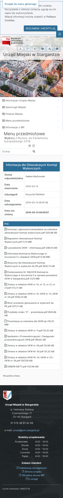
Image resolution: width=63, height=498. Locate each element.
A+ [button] (28, 48)
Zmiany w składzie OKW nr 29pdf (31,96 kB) (30, 345)
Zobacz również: (32, 463)
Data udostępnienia (12, 202)
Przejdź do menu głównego (21, 3)
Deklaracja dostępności (33, 467)
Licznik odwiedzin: (11, 488)
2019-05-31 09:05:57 (37, 212)
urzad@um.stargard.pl (26, 430)
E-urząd (33, 478)
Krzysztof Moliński (35, 194)
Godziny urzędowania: (31, 437)
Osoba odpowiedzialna (13, 176)
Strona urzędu (32, 471)
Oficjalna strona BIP (32, 475)
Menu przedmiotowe (17, 120)
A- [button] (35, 48)
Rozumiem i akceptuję (40, 28)
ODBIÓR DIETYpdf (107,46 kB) (23, 366)
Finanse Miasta (14, 113)
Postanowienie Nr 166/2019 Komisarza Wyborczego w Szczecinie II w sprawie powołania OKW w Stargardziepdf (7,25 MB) (30, 275)
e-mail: (21, 430)
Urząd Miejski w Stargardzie (31, 54)
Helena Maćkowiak (35, 176)
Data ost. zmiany (9, 212)
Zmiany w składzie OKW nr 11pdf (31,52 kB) (30, 330)
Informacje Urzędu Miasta (20, 100)
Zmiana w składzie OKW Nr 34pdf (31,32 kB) (30, 351)
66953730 (25, 488)
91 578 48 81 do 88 (22, 422)
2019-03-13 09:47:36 (37, 202)
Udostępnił (10, 194)
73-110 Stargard (22, 416)
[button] (42, 48)
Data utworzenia (11, 186)
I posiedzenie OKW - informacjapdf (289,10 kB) (32, 247)
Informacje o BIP (15, 127)
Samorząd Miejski (16, 107)
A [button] (20, 48)
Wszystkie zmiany (11, 376)
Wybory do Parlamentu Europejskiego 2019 (26, 139)
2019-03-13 (32, 186)
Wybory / (10, 138)
